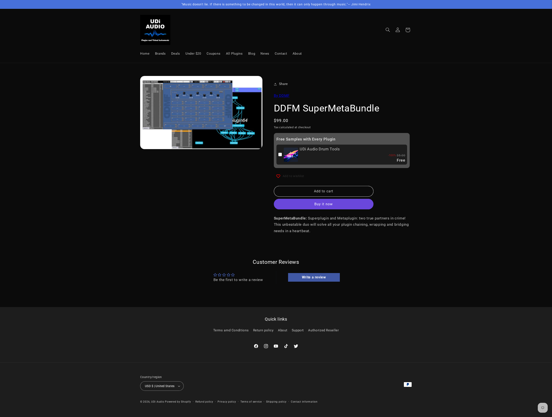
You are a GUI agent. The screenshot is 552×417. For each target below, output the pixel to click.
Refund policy (204, 401)
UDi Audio (157, 401)
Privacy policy (227, 401)
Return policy (263, 330)
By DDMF (282, 95)
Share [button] (283, 84)
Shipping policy (276, 401)
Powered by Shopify (178, 401)
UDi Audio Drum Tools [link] (320, 149)
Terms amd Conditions (231, 330)
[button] (388, 30)
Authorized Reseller (323, 330)
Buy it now (323, 204)
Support (298, 330)
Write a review (314, 277)
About (282, 330)
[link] (291, 154)
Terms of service (251, 401)
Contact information (304, 401)
